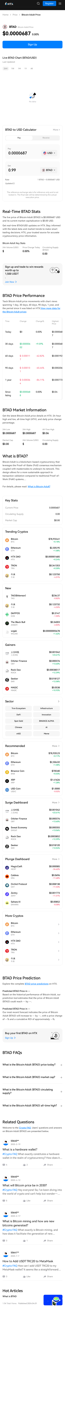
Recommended (31, 746)
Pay (19, 138)
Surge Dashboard (31, 802)
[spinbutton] (23, 153)
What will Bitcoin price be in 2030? (25, 1185)
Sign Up (32, 44)
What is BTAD (10, 1296)
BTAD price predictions (36, 984)
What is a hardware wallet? (20, 1149)
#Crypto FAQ (10, 1154)
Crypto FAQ (25, 1127)
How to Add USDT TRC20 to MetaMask (28, 1261)
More (55, 129)
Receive (46, 138)
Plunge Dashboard (31, 859)
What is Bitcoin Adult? (39, 486)
